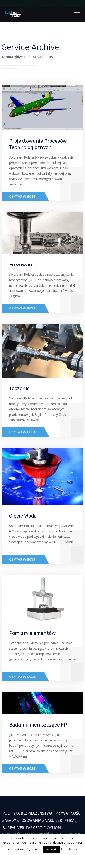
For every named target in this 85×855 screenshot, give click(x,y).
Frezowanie (22, 264)
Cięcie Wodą (23, 516)
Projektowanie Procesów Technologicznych (38, 144)
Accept (51, 849)
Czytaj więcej (22, 197)
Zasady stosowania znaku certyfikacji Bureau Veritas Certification (40, 824)
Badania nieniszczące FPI (38, 725)
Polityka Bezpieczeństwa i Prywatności (42, 813)
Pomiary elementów (32, 633)
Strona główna (14, 57)
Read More (69, 849)
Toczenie (19, 388)
